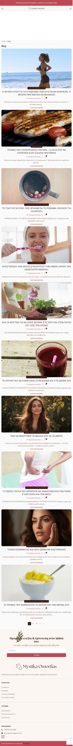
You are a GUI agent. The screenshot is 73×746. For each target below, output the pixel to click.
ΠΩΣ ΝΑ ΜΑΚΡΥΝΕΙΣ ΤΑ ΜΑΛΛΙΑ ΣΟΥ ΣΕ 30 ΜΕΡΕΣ (36, 436)
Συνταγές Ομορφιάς (8, 694)
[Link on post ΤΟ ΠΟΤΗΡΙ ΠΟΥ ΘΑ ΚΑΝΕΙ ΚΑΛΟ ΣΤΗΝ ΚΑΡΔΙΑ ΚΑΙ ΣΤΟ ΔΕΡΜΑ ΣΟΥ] (36, 358)
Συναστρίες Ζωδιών (8, 697)
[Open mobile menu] (2, 9)
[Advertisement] (36, 25)
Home (3, 41)
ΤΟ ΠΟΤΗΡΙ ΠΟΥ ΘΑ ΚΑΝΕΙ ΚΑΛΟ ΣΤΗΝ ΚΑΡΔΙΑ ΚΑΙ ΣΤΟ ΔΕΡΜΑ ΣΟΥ (36, 380)
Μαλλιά (27, 432)
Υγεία (43, 88)
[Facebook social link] (2, 736)
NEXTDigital (26, 743)
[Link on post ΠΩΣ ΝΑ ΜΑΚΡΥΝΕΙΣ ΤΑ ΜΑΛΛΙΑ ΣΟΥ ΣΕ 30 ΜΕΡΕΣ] (36, 414)
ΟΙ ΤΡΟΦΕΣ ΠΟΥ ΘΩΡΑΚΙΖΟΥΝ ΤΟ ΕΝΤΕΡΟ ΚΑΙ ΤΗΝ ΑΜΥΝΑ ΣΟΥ (36, 605)
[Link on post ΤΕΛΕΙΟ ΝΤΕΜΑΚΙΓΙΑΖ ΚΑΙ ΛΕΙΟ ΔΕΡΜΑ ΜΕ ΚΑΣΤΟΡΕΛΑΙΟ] (36, 527)
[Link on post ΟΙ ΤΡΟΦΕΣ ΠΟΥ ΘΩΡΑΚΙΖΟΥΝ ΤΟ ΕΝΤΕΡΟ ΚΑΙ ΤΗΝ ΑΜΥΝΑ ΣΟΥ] (36, 583)
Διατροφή (32, 204)
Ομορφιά (32, 432)
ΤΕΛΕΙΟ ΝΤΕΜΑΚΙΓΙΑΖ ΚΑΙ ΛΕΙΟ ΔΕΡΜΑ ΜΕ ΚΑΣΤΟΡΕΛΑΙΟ (36, 549)
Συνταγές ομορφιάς (34, 88)
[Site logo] (36, 8)
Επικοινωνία (6, 717)
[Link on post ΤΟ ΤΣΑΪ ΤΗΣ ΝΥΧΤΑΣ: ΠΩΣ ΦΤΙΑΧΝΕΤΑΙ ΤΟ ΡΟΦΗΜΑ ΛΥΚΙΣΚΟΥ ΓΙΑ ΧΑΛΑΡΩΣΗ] (36, 186)
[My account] (71, 9)
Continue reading (36, 108)
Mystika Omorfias (35, 98)
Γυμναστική (30, 488)
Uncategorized (36, 146)
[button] (2, 3)
